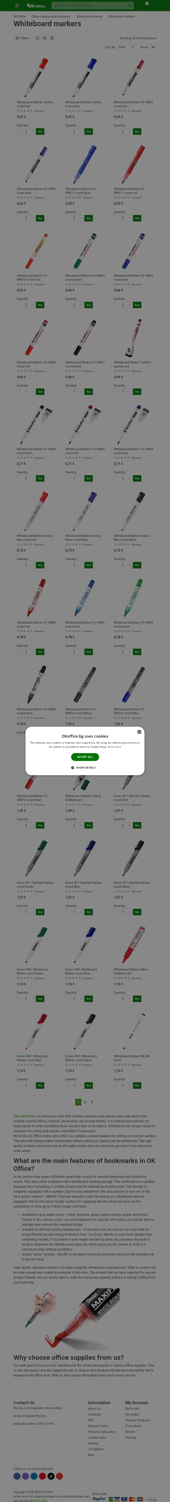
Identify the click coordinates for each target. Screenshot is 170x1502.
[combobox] (139, 732)
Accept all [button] (85, 757)
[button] (85, 767)
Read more (114, 747)
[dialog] (85, 751)
